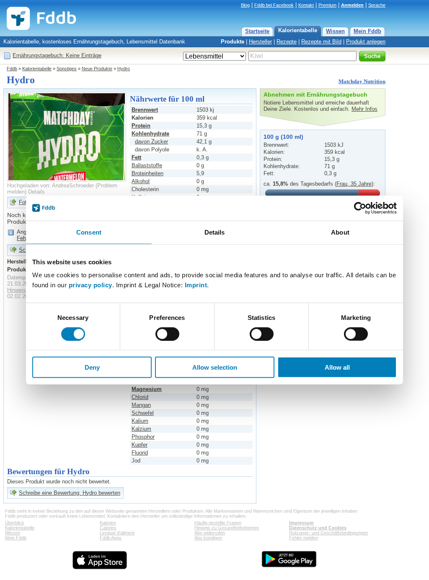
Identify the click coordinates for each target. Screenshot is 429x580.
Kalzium (141, 429)
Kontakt (306, 5)
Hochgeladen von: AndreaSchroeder (50, 185)
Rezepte (287, 41)
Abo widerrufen (209, 532)
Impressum (301, 522)
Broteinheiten (147, 173)
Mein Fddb (367, 31)
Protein (141, 126)
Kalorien (108, 522)
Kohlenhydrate (150, 133)
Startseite (257, 31)
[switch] (167, 333)
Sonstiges (67, 68)
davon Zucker (151, 141)
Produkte (232, 41)
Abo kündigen (208, 537)
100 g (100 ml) (283, 136)
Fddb (12, 68)
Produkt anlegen (365, 41)
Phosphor (143, 437)
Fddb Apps (110, 537)
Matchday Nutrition (362, 81)
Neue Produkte (97, 68)
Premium (327, 5)
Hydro (123, 68)
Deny (92, 367)
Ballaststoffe (147, 165)
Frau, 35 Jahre (354, 184)
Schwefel (143, 413)
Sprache (376, 5)
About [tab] (340, 231)
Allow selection (214, 367)
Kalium (140, 421)
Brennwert (145, 110)
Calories (108, 527)
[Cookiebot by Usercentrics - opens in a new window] (360, 208)
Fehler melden (303, 537)
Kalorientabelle (297, 30)
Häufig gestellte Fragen (217, 522)
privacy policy (90, 285)
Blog (245, 5)
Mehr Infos (364, 109)
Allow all (337, 367)
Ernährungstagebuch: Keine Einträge (57, 55)
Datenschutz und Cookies (317, 527)
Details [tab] (214, 231)
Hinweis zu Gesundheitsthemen (226, 527)
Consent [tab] (88, 231)
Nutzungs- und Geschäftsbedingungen (328, 532)
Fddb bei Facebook (274, 5)
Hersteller (260, 41)
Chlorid (140, 397)
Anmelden (352, 5)
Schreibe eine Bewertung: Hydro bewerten (69, 493)
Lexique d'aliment (117, 532)
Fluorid (140, 453)
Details (36, 192)
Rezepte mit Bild (321, 41)
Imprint (196, 285)
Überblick (14, 522)
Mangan (141, 405)
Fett (136, 157)
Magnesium (147, 389)
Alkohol (141, 181)
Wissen (335, 31)
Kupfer (139, 445)
